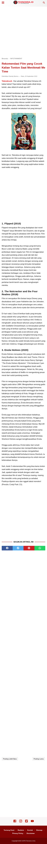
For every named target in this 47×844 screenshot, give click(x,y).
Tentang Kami (9, 830)
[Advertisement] (23, 31)
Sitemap (39, 830)
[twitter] (18, 548)
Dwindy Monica (13, 76)
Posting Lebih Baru (10, 759)
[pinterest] (29, 548)
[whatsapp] (39, 548)
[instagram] (20, 822)
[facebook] (7, 548)
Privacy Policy (17, 833)
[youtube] (32, 822)
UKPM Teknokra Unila (28, 841)
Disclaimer (31, 833)
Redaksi (21, 830)
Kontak (30, 830)
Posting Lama (39, 759)
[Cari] (44, 3)
